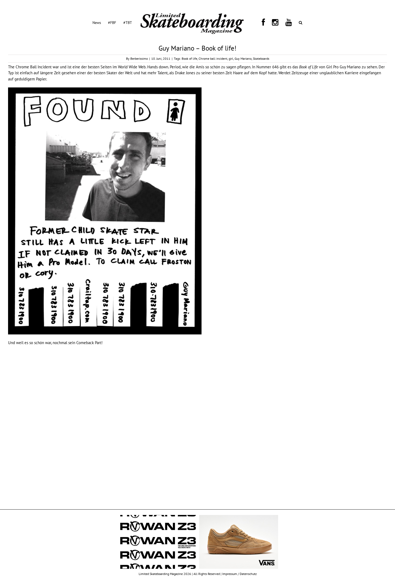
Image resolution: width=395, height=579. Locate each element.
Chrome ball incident (213, 59)
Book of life (189, 59)
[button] (280, 22)
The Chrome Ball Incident (30, 66)
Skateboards (261, 59)
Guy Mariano (243, 59)
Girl (329, 66)
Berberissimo (139, 59)
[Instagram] (266, 22)
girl (231, 59)
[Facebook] (259, 22)
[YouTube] (274, 22)
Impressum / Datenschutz (239, 574)
